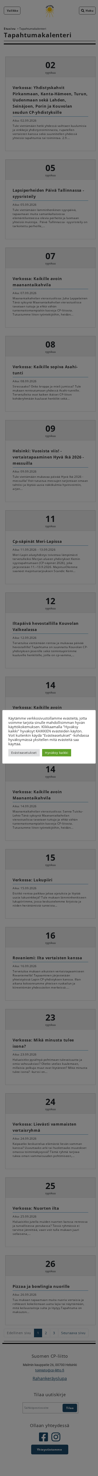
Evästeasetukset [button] (24, 752)
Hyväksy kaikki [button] (56, 752)
